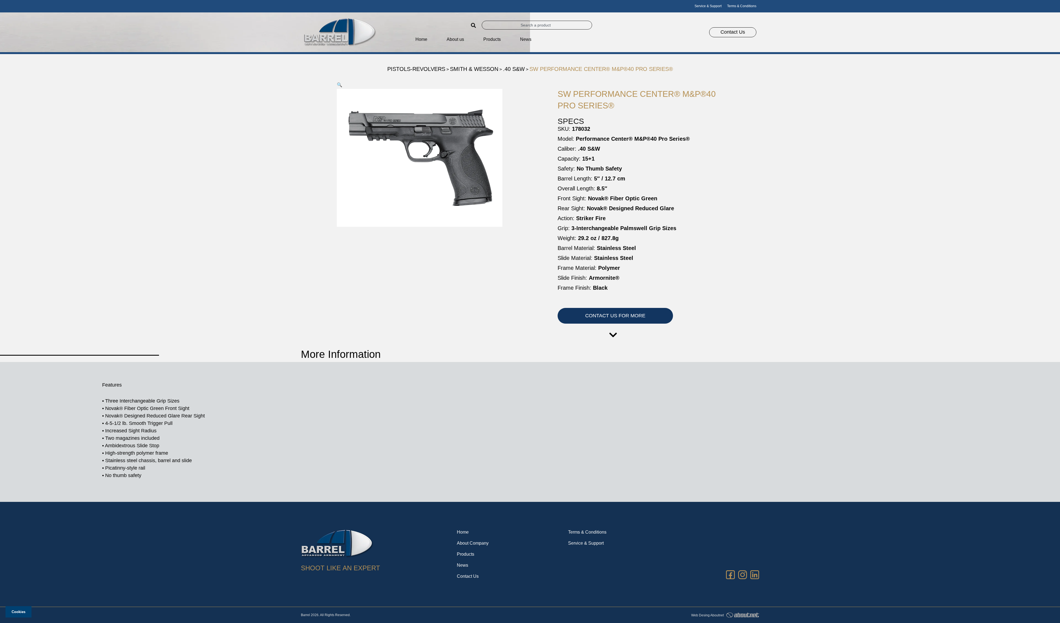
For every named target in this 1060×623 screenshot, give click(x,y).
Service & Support (708, 6)
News (525, 39)
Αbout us (455, 39)
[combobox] (537, 25)
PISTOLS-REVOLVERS (416, 69)
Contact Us (468, 576)
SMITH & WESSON (474, 69)
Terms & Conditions (741, 6)
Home (421, 39)
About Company (473, 543)
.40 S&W (514, 69)
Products (465, 554)
